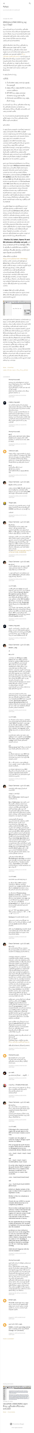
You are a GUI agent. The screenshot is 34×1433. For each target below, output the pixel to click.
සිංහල (18, 370)
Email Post (11, 367)
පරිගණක (9, 370)
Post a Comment (8, 1339)
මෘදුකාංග (14, 370)
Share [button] (4, 367)
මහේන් (11, 586)
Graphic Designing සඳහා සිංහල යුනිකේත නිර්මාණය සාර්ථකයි (15, 1406)
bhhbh (11, 1300)
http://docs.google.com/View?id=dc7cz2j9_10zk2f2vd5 (20, 551)
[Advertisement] (17, 1361)
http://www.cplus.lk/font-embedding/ (15, 258)
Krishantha (12, 1055)
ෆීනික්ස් (5, 7)
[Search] (30, 3)
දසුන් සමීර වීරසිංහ (14, 1324)
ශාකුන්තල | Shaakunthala (17, 1085)
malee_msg (13, 402)
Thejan (11, 503)
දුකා (10, 1072)
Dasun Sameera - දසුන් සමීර (17, 482)
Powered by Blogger (18, 1424)
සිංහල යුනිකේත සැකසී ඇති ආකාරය (19, 1042)
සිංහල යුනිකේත (24, 370)
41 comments (11, 1412)
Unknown (12, 451)
